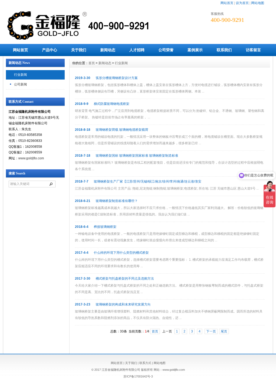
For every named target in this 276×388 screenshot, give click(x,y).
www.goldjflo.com (31, 158)
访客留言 (253, 50)
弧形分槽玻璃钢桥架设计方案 (117, 78)
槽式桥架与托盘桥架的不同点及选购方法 (125, 278)
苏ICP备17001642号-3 (138, 376)
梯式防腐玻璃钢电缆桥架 (111, 104)
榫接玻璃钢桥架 (105, 227)
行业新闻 (20, 75)
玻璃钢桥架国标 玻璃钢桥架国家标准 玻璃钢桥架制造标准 (137, 155)
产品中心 (49, 50)
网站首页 (226, 3)
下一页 (211, 331)
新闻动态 (107, 50)
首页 (91, 63)
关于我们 (78, 50)
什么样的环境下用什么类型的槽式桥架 (121, 253)
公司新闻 (20, 84)
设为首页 (242, 3)
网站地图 (257, 3)
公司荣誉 (166, 50)
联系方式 (145, 363)
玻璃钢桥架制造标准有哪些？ (117, 201)
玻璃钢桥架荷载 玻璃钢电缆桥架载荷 (122, 130)
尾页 (224, 331)
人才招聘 (136, 50)
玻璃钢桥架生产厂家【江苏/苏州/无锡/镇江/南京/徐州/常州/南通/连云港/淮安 (147, 181)
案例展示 (195, 50)
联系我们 (224, 50)
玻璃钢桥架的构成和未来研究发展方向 (123, 304)
